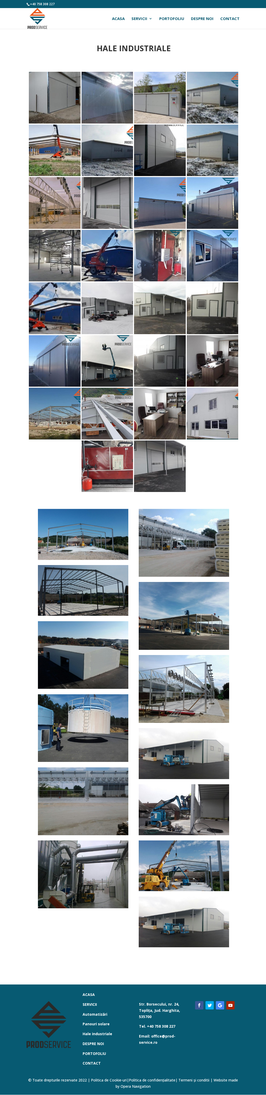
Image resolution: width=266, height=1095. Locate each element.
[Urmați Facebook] (199, 1005)
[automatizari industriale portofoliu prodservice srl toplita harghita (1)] (83, 655)
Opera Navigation (135, 1086)
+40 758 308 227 (42, 4)
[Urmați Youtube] (230, 1005)
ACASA (118, 19)
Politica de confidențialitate (152, 1080)
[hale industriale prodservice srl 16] (83, 534)
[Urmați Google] (220, 1005)
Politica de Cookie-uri (109, 1080)
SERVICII (139, 19)
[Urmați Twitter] (209, 1005)
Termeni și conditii (193, 1080)
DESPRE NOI (202, 19)
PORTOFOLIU (171, 19)
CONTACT (230, 19)
